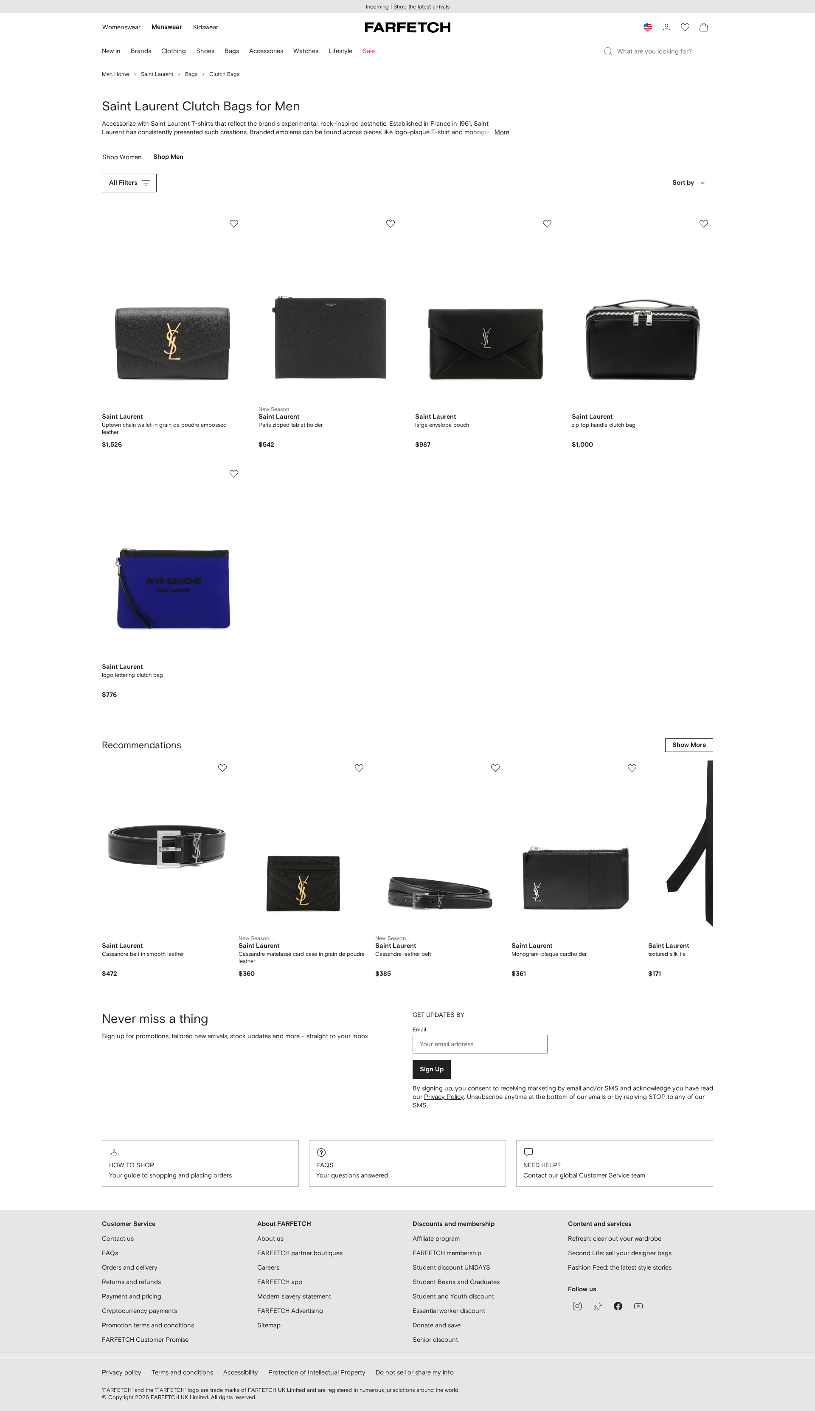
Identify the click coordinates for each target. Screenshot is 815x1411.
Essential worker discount (449, 1310)
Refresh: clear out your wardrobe (614, 1238)
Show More (689, 745)
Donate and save (437, 1325)
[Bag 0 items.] (703, 27)
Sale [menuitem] (369, 51)
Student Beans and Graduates (456, 1282)
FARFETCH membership (447, 1253)
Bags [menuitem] (232, 51)
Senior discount (435, 1339)
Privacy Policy (444, 1096)
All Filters (123, 183)
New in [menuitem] (111, 51)
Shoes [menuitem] (205, 51)
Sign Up (432, 1069)
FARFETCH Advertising (290, 1310)
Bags (191, 74)
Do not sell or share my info (415, 1372)
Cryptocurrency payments (139, 1310)
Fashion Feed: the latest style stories (620, 1267)
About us (270, 1238)
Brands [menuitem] (141, 51)
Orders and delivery (129, 1267)
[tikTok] (597, 1306)
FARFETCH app (279, 1282)
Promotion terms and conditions (148, 1325)
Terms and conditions (182, 1372)
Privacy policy (121, 1372)
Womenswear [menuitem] (121, 27)
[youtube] (638, 1306)
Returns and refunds (131, 1282)
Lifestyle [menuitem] (340, 51)
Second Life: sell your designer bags (620, 1253)
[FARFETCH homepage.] (407, 27)
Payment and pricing (131, 1296)
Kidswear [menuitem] (205, 27)
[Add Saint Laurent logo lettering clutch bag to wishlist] (234, 474)
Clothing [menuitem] (173, 51)
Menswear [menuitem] (167, 27)
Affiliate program (436, 1238)
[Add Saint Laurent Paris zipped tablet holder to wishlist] (390, 223)
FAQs (325, 1165)
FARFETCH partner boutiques (300, 1253)
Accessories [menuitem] (266, 51)
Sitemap (269, 1325)
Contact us (118, 1238)
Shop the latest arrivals (421, 6)
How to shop (131, 1165)
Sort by (683, 183)
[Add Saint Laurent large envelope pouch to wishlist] (547, 223)
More (502, 132)
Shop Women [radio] (122, 159)
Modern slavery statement (294, 1296)
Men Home (115, 74)
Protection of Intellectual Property (316, 1372)
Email (419, 1029)
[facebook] (618, 1306)
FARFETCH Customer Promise (145, 1339)
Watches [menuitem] (305, 51)
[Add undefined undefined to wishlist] (222, 768)
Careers (268, 1267)
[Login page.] (666, 27)
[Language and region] (647, 27)
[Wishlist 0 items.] (685, 27)
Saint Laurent (157, 74)
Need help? (542, 1165)
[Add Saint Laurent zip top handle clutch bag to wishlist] (703, 223)
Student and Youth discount (453, 1296)
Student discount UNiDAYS (451, 1267)
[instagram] (577, 1306)
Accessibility (240, 1372)
